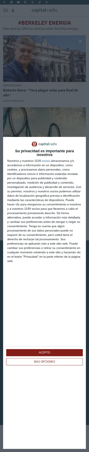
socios (46, 160)
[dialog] (44, 293)
